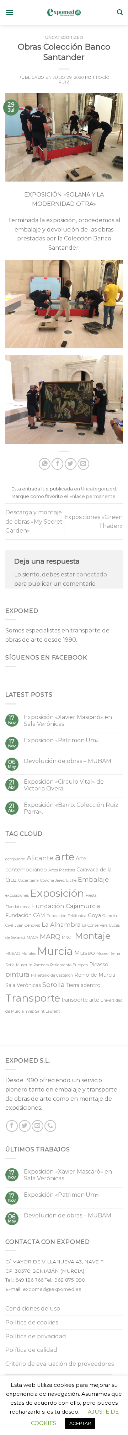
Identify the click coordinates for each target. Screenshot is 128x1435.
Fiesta (91, 895)
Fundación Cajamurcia (66, 906)
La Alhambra (61, 924)
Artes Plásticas (61, 870)
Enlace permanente (92, 496)
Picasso (98, 964)
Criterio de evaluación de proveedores (59, 1363)
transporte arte (80, 1000)
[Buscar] (120, 12)
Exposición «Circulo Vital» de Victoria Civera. (64, 785)
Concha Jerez (52, 880)
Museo (84, 952)
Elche (71, 880)
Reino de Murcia (94, 975)
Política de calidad (31, 1350)
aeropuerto (15, 859)
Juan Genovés (27, 925)
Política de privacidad (35, 1336)
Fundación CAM (25, 915)
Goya (94, 915)
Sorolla (53, 985)
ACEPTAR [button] (80, 1423)
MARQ (50, 936)
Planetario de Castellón (52, 975)
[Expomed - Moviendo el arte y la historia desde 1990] (64, 12)
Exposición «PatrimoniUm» (61, 740)
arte (64, 857)
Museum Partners (32, 965)
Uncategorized (64, 37)
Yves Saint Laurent (42, 1011)
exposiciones (17, 895)
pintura (17, 974)
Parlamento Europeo (69, 965)
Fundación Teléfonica (66, 916)
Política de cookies (31, 1322)
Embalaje (93, 879)
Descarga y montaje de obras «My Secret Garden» (34, 521)
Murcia (55, 951)
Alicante (40, 858)
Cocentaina (28, 880)
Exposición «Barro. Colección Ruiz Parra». (71, 808)
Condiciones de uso (32, 1308)
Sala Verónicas (23, 985)
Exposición (57, 893)
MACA (32, 937)
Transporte (32, 998)
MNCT (67, 937)
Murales (28, 953)
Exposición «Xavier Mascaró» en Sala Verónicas (68, 720)
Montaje (93, 936)
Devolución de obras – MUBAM (67, 761)
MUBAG (12, 953)
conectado (91, 574)
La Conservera (95, 925)
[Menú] (9, 12)
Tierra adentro (83, 985)
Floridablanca (18, 907)
